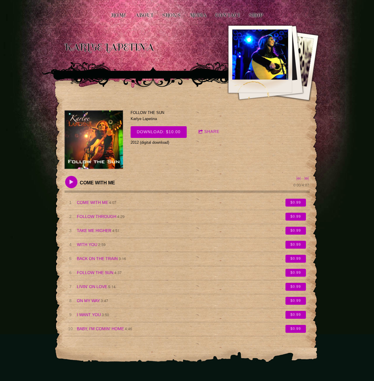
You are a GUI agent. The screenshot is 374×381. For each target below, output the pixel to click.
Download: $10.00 (159, 131)
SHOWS (171, 15)
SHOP (256, 15)
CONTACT (227, 15)
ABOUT (144, 15)
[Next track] (306, 178)
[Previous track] (298, 178)
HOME (118, 15)
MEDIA (198, 15)
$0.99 (295, 202)
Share (211, 131)
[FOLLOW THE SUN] (94, 139)
